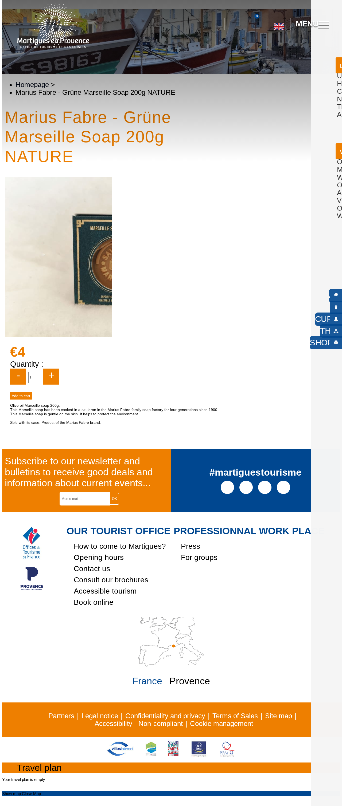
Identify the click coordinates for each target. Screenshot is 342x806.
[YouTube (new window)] (265, 486)
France (147, 681)
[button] (215, 24)
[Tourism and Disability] (199, 756)
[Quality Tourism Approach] (227, 756)
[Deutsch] (272, 48)
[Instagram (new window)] (246, 486)
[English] (278, 24)
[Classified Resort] (151, 756)
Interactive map (235, 18)
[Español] (284, 48)
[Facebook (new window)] (227, 486)
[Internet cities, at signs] (120, 756)
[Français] (296, 48)
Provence (189, 681)
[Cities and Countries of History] (173, 756)
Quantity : (26, 364)
